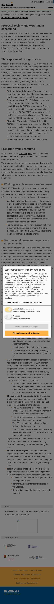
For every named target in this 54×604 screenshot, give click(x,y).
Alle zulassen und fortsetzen (26, 333)
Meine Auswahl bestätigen (26, 326)
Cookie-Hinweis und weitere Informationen (23, 302)
